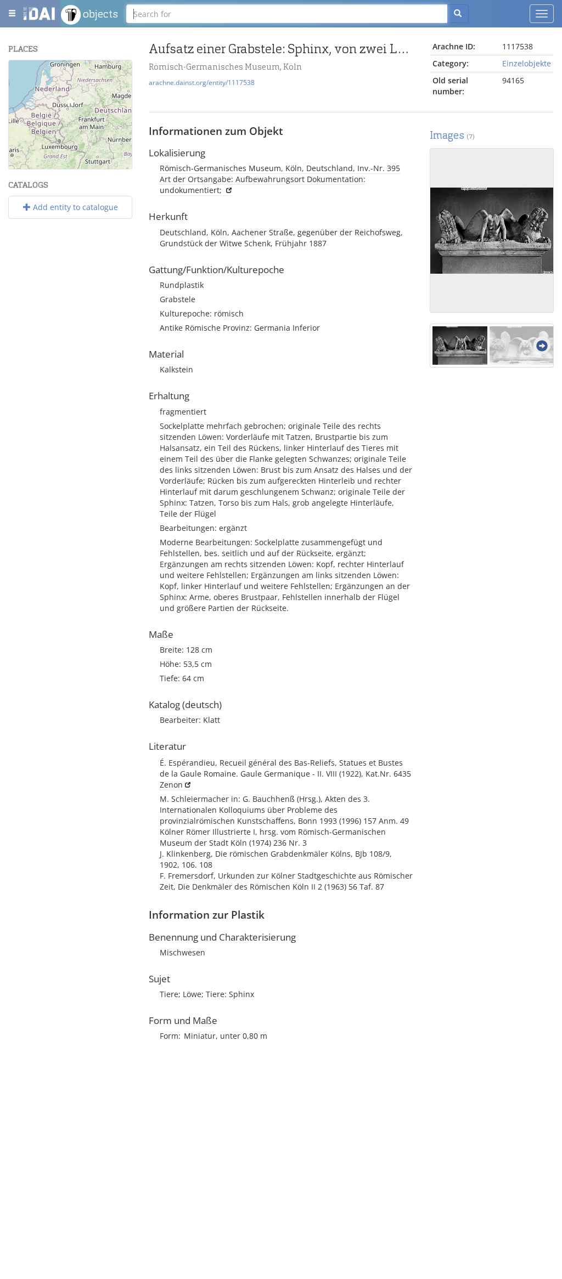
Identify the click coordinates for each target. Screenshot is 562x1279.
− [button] (23, 91)
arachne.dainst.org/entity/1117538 (202, 82)
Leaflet (23, 164)
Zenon (171, 784)
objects (99, 14)
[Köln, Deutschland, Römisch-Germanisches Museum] (70, 104)
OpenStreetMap (106, 164)
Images (452, 135)
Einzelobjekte (526, 63)
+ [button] (23, 75)
